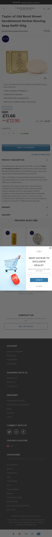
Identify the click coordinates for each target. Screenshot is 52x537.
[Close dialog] (50, 248)
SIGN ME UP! (39, 280)
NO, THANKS (39, 286)
